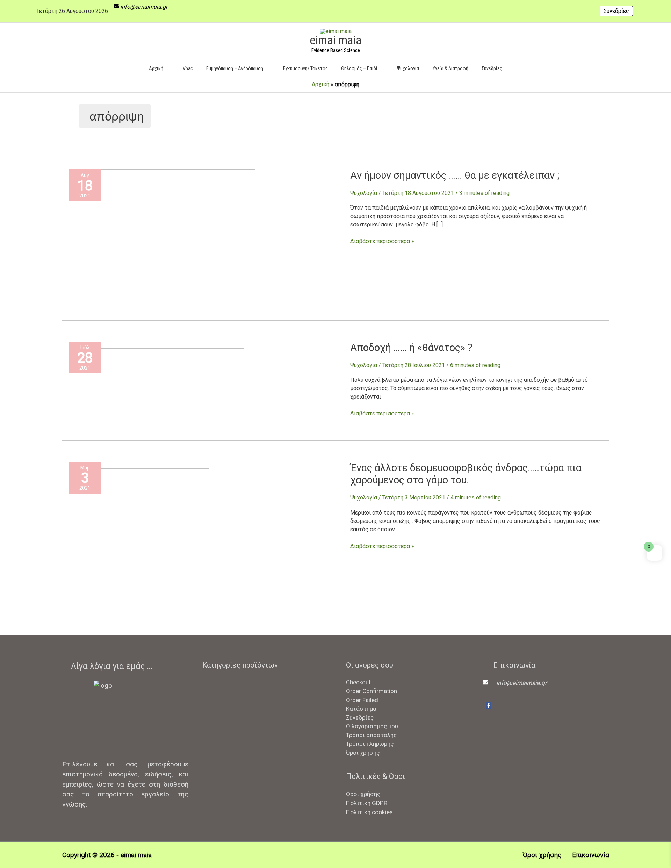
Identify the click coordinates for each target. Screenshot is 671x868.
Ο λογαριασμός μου (372, 726)
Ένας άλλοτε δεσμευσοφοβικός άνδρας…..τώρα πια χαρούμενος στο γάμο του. (466, 474)
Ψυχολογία (363, 193)
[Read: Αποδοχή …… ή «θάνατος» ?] (156, 384)
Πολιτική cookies (369, 812)
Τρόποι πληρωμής (370, 743)
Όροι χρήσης (363, 752)
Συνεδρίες (616, 11)
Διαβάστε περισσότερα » (382, 241)
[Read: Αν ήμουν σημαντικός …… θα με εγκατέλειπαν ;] (162, 238)
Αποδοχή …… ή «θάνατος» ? (411, 347)
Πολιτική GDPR (366, 803)
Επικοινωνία (590, 855)
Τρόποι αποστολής (371, 734)
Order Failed (362, 699)
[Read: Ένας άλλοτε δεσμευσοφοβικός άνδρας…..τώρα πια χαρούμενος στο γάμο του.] (139, 531)
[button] (519, 68)
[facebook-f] (488, 705)
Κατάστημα (361, 708)
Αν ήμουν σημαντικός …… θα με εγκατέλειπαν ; (454, 175)
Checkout (358, 682)
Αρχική (320, 84)
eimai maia (335, 40)
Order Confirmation (371, 690)
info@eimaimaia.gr (143, 6)
